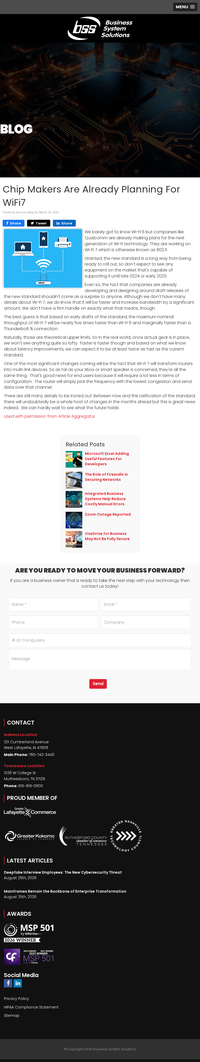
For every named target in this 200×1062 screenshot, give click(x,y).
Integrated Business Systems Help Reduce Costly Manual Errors (105, 499)
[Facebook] (8, 983)
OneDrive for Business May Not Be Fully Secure (107, 536)
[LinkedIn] (18, 983)
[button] (185, 7)
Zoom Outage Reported (108, 514)
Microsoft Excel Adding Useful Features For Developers (107, 459)
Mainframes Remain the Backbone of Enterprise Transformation (65, 891)
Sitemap (12, 1015)
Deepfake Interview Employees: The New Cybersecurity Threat (63, 872)
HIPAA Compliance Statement (31, 1007)
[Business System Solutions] (100, 28)
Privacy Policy (16, 998)
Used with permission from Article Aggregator (49, 416)
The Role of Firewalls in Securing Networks (106, 477)
